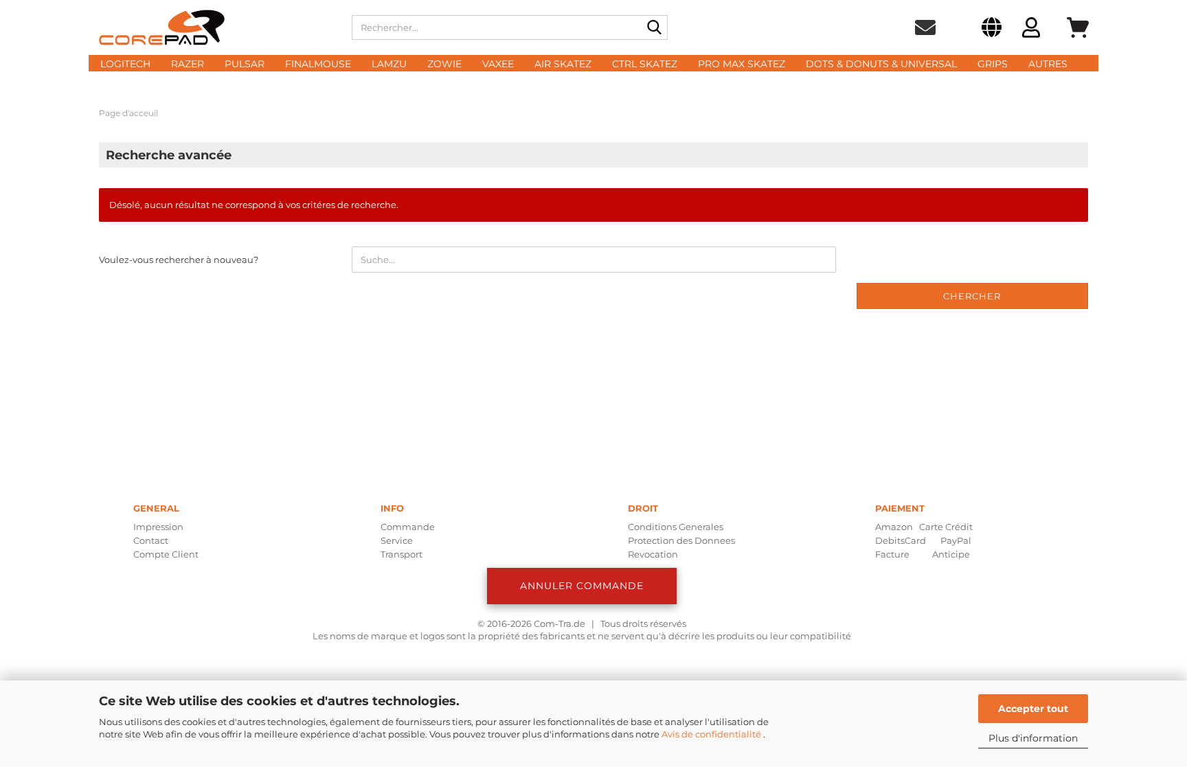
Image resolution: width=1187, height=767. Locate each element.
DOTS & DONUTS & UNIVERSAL (881, 64)
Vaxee (498, 64)
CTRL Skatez (644, 64)
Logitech (125, 64)
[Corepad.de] (215, 27)
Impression (158, 526)
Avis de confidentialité (712, 734)
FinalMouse (318, 64)
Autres (1047, 64)
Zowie (444, 64)
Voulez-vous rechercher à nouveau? (178, 259)
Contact (150, 540)
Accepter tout (1033, 708)
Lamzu (389, 64)
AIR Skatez (562, 64)
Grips (992, 64)
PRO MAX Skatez (741, 64)
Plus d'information (1033, 738)
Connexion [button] (1031, 29)
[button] (991, 29)
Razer (187, 64)
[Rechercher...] (655, 28)
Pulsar (244, 64)
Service (397, 540)
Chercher (972, 295)
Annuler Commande (582, 586)
